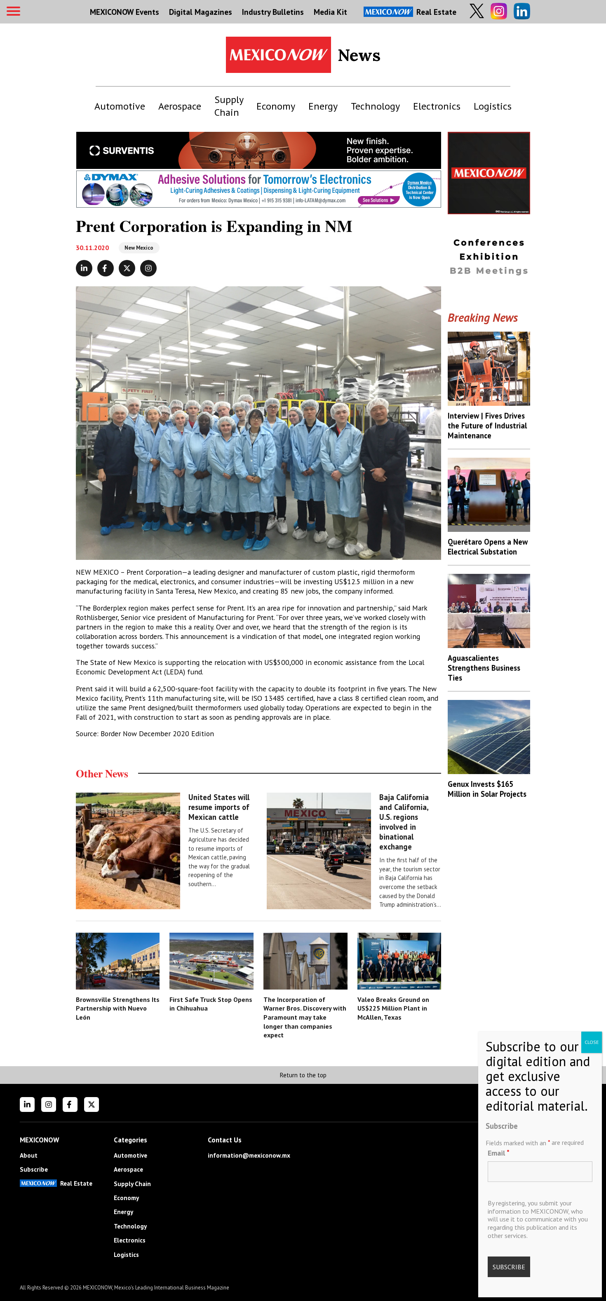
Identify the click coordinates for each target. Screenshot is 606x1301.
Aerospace (179, 106)
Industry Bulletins (273, 12)
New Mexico (138, 247)
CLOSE (592, 1042)
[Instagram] (48, 1104)
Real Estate (436, 12)
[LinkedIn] (27, 1104)
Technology (375, 106)
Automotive (119, 106)
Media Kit (330, 12)
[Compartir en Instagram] (148, 268)
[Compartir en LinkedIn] (84, 268)
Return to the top (303, 1075)
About (29, 1155)
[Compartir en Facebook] (105, 268)
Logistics (493, 106)
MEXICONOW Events (124, 12)
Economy (275, 106)
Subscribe (34, 1169)
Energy (323, 106)
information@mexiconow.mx (249, 1155)
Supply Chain (228, 106)
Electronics (436, 106)
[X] (91, 1104)
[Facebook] (70, 1104)
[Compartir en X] (127, 268)
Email (499, 1152)
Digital (200, 12)
